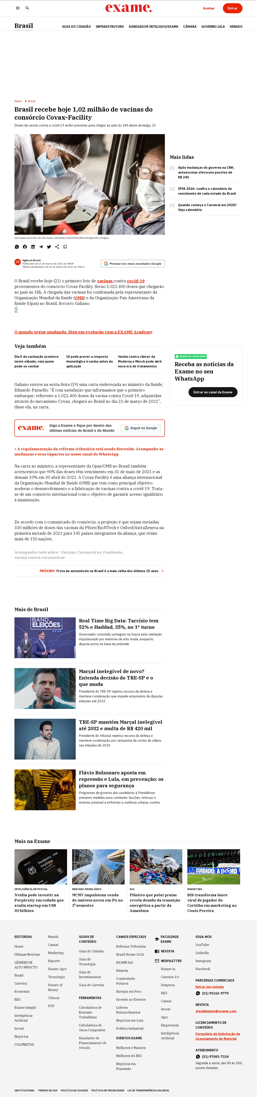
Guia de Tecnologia (87, 961)
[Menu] (17, 8)
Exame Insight (25, 1007)
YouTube (202, 945)
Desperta (168, 985)
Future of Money (55, 987)
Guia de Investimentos (90, 974)
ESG (17, 999)
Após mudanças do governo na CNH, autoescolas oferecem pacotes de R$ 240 (206, 172)
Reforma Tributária (131, 946)
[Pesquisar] (27, 8)
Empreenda (170, 1025)
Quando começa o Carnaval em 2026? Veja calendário (207, 207)
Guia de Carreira (91, 985)
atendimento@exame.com (216, 1011)
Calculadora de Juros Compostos (92, 1027)
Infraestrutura (110, 27)
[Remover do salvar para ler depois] (65, 246)
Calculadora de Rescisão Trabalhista (90, 1012)
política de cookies (74, 1090)
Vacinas (68, 552)
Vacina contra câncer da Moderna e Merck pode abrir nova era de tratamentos (140, 361)
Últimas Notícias (27, 954)
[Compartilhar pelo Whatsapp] (16, 246)
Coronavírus (89, 552)
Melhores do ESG (129, 1056)
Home (18, 101)
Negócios (21, 1036)
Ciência (53, 998)
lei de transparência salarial (148, 1090)
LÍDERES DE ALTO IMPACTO (26, 964)
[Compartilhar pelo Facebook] (24, 246)
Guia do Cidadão (76, 27)
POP (51, 1006)
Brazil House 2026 (130, 954)
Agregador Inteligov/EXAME (153, 27)
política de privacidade (107, 1090)
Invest (19, 1028)
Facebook (203, 969)
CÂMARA (190, 27)
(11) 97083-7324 (215, 1057)
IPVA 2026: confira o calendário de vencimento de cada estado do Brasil (207, 191)
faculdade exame (170, 939)
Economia (22, 991)
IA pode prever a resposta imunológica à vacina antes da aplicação (89, 361)
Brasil (23, 26)
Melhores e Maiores (131, 1048)
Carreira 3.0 (170, 977)
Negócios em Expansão (126, 1066)
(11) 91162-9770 (215, 993)
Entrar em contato (210, 987)
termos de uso (48, 1090)
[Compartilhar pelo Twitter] (49, 246)
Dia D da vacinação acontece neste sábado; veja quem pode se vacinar (36, 361)
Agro (164, 1017)
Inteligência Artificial (23, 1018)
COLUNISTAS (24, 1045)
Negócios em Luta (129, 1020)
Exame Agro (57, 969)
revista (167, 951)
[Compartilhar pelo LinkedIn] (33, 246)
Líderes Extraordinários (128, 1009)
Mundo (53, 937)
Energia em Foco (129, 991)
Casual (53, 945)
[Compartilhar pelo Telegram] (41, 246)
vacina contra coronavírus (39, 557)
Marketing (56, 953)
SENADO (236, 27)
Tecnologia (56, 977)
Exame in (168, 969)
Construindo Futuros (125, 981)
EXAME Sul (124, 962)
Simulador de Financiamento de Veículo (93, 1043)
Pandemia (112, 552)
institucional (24, 1090)
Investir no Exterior (131, 999)
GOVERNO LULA (213, 27)
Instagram (203, 961)
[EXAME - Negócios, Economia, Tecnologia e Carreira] (128, 8)
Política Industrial (130, 1028)
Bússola (122, 970)
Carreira (20, 983)
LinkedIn (202, 953)
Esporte (54, 961)
